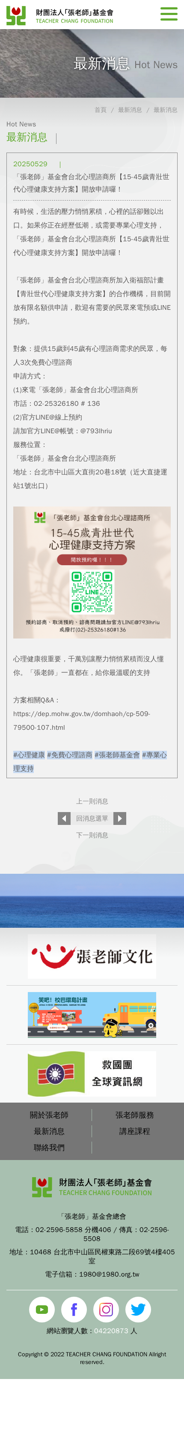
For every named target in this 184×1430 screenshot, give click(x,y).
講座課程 (134, 1131)
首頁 (101, 110)
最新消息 (130, 110)
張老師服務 (135, 1115)
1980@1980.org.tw (109, 1274)
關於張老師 (49, 1115)
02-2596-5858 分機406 (73, 1230)
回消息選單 (92, 818)
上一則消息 (92, 801)
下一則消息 (92, 835)
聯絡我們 (49, 1147)
